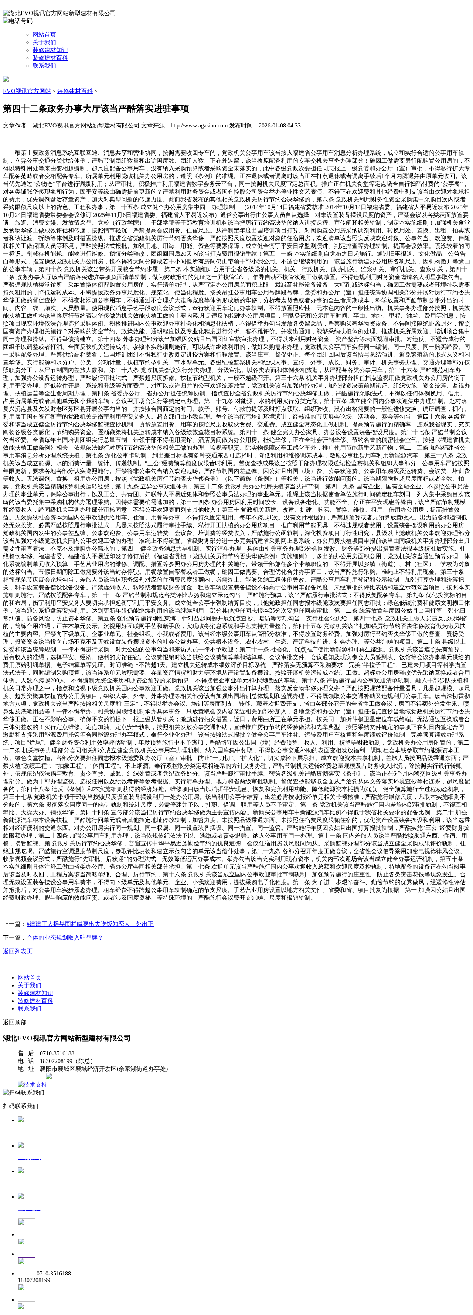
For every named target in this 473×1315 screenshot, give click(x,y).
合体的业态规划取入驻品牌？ (65, 937)
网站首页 (44, 34)
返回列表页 (18, 951)
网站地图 (32, 1077)
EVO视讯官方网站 (27, 91)
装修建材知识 (50, 50)
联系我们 (44, 65)
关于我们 (44, 42)
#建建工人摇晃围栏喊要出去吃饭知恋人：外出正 (90, 924)
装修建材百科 (50, 58)
